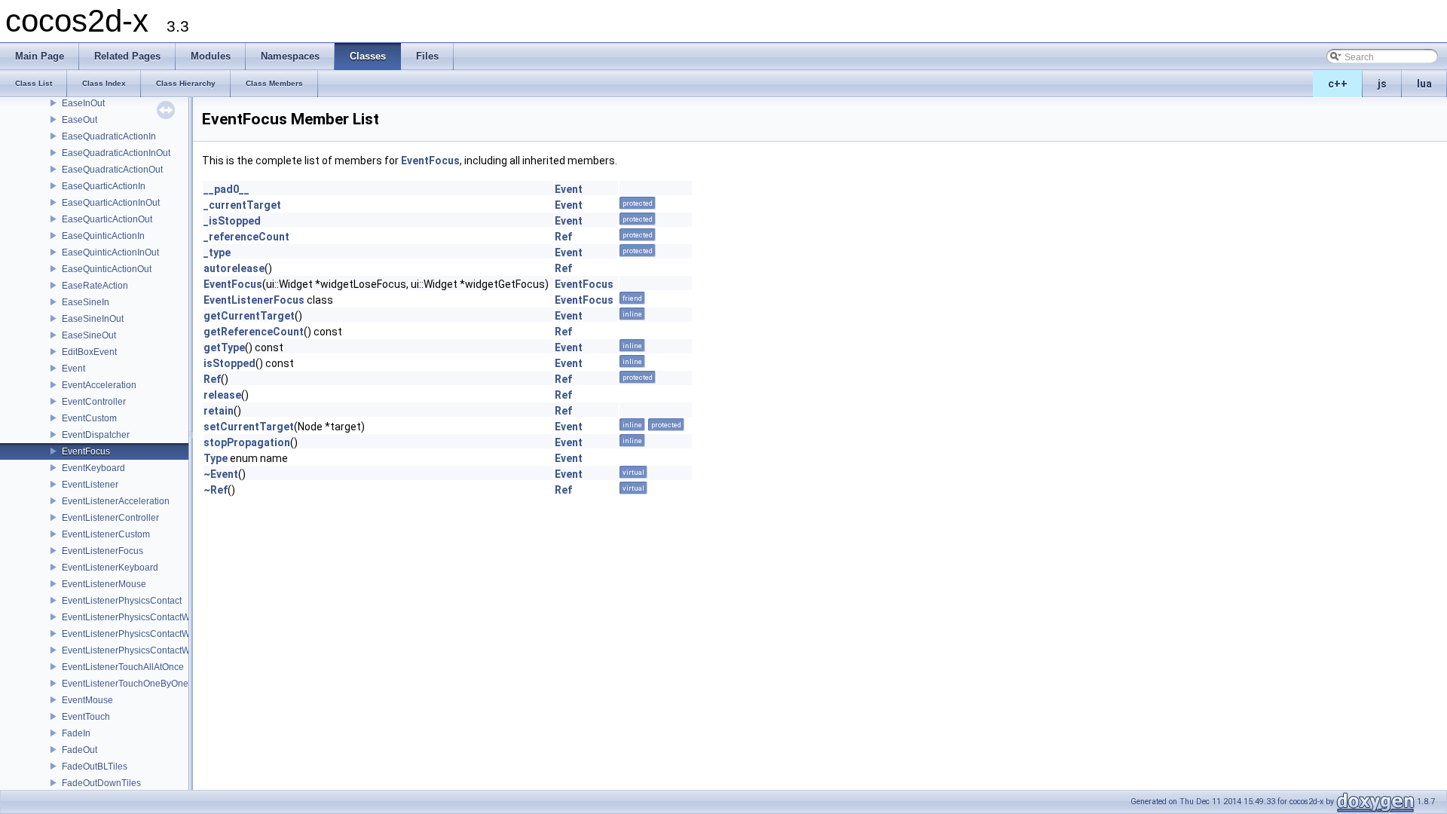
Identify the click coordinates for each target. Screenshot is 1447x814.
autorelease (234, 268)
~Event (220, 474)
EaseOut (79, 120)
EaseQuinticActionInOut (110, 252)
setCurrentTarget (248, 427)
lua (1424, 84)
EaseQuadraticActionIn (109, 136)
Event (73, 368)
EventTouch (86, 716)
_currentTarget (242, 205)
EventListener (90, 484)
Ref (563, 237)
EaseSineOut (89, 335)
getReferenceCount (253, 332)
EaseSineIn (85, 302)
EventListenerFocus (102, 551)
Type (215, 458)
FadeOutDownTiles (101, 783)
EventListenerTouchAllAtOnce (123, 667)
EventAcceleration (99, 385)
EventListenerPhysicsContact (122, 600)
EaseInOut (83, 103)
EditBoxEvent (89, 352)
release (222, 395)
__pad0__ (226, 189)
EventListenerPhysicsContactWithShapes (146, 650)
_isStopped (232, 221)
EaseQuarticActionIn (103, 186)
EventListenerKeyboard (110, 567)
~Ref (215, 490)
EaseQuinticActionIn (103, 236)
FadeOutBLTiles (94, 766)
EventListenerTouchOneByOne (125, 683)
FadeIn (76, 733)
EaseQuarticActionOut (107, 219)
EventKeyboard (93, 468)
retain (218, 411)
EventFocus (86, 451)
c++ (1338, 84)
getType (224, 347)
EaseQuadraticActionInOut (116, 153)
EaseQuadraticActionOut (112, 169)
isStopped (229, 363)
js (1382, 84)
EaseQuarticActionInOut (111, 202)
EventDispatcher (96, 435)
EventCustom (89, 418)
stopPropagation (246, 442)
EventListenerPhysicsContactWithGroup (143, 634)
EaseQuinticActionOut (106, 269)
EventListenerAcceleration (116, 501)
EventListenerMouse (104, 584)
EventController (94, 401)
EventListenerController (110, 518)
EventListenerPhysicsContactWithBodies (145, 617)
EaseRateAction (95, 285)
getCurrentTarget (249, 316)
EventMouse (87, 700)
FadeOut (79, 750)
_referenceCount (246, 237)
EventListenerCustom (106, 534)
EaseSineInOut (93, 319)
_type (217, 252)
